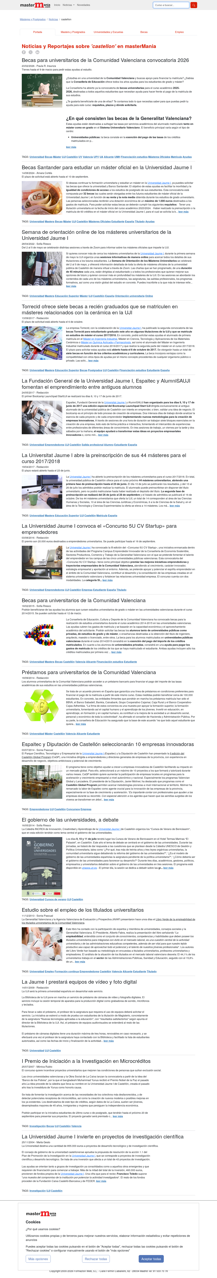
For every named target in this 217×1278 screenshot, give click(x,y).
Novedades (83, 5)
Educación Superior (67, 296)
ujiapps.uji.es (89, 868)
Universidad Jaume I (159, 183)
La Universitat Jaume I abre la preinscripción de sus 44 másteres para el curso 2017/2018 (104, 457)
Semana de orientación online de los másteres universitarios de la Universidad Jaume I (96, 234)
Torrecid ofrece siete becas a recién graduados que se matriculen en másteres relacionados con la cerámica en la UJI (100, 309)
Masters (49, 221)
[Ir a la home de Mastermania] (35, 5)
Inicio (57, 5)
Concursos (73, 809)
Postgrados (95, 370)
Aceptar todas (151, 1258)
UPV (96, 157)
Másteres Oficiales (159, 157)
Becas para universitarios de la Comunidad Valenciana (84, 600)
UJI (64, 157)
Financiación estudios (134, 157)
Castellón (72, 157)
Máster (57, 157)
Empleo (179, 32)
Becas (144, 32)
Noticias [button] (68, 5)
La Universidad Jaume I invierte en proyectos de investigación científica (103, 1136)
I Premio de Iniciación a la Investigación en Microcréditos (86, 1060)
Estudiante (117, 221)
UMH (117, 157)
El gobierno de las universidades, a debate (70, 819)
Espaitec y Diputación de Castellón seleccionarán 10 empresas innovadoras (108, 743)
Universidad (37, 157)
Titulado (140, 221)
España (129, 221)
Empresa (87, 590)
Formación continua (67, 971)
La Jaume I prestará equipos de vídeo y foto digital (79, 981)
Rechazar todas (96, 1258)
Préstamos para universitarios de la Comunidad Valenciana (89, 672)
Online (149, 296)
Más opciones (38, 1258)
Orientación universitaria (130, 296)
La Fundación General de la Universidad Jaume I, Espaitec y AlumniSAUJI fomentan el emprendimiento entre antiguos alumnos (106, 383)
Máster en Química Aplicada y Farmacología (106, 342)
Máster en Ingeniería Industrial (100, 339)
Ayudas (187, 157)
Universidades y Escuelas (108, 32)
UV (80, 157)
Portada (37, 32)
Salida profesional (92, 444)
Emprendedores (54, 444)
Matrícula (176, 157)
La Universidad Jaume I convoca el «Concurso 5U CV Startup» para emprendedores (99, 528)
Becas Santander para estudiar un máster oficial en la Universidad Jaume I (107, 167)
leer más (71, 147)
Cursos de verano (55, 899)
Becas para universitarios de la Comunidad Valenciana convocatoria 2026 (105, 59)
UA (101, 157)
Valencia (88, 157)
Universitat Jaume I (130, 328)
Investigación (38, 1126)
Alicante (109, 157)
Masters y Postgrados (73, 32)
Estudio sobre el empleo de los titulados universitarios (83, 909)
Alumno (109, 444)
